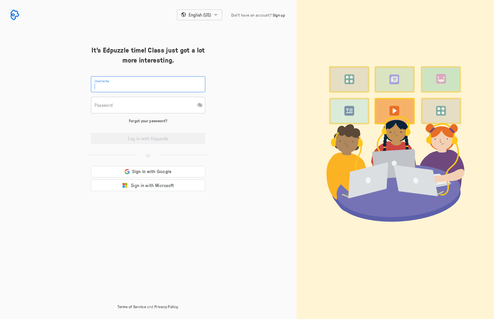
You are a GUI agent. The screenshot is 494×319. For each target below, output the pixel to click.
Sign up (279, 15)
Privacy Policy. (166, 306)
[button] (199, 14)
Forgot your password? (148, 120)
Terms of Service (131, 306)
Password (104, 105)
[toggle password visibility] (200, 105)
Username (102, 81)
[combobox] (199, 14)
